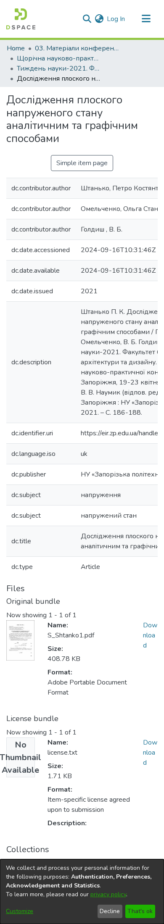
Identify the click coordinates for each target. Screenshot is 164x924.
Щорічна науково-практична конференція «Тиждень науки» (59, 58)
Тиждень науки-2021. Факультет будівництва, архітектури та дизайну (59, 68)
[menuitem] (99, 19)
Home (16, 48)
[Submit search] (87, 19)
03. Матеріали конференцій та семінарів (77, 48)
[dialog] (82, 891)
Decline (110, 911)
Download (150, 635)
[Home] (20, 18)
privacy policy (108, 894)
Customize (19, 911)
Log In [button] (116, 19)
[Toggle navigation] (146, 19)
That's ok (140, 911)
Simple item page (82, 163)
